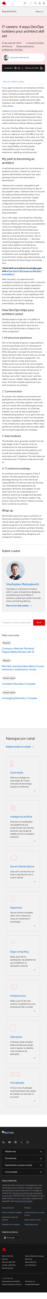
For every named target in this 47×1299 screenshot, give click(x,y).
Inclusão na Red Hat (9, 1265)
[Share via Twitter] (22, 68)
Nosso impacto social (32, 1220)
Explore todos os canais (18, 746)
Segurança (16, 907)
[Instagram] (27, 1143)
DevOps (18, 49)
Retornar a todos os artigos (13, 81)
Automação (16, 772)
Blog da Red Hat (9, 11)
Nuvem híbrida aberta (22, 866)
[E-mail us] (25, 68)
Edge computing (19, 951)
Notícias (27, 1208)
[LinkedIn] (3, 1143)
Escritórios (28, 1259)
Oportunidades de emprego (34, 1256)
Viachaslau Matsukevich (19, 57)
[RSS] (41, 68)
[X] (21, 1143)
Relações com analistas (11, 1224)
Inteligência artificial (21, 816)
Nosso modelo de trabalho (12, 1212)
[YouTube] (9, 1143)
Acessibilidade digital (32, 1284)
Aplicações (16, 1036)
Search (39, 622)
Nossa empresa (8, 1208)
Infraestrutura (18, 995)
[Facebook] (15, 1143)
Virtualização (17, 1082)
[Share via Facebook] (15, 68)
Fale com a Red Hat (8, 1262)
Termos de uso (30, 1281)
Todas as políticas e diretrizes (12, 1284)
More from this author (17, 605)
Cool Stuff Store (30, 1265)
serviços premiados (24, 1201)
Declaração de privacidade (11, 1281)
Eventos (5, 1259)
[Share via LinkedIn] (18, 68)
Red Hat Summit (7, 1268)
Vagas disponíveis (31, 1224)
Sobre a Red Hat (7, 1256)
